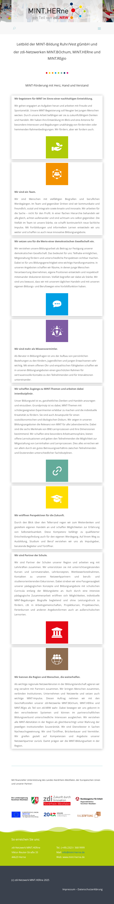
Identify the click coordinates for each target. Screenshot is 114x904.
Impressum (68, 889)
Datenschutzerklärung (90, 889)
